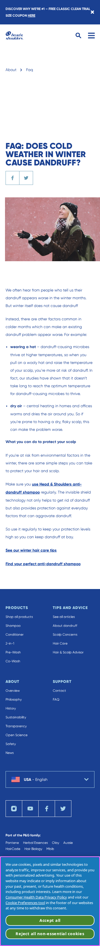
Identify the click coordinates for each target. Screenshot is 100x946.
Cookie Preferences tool (25, 902)
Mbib (50, 849)
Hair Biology (33, 849)
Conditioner (15, 634)
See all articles (64, 617)
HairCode (13, 849)
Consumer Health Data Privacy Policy (36, 897)
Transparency (16, 726)
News (10, 753)
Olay (55, 843)
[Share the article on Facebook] (12, 178)
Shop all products (19, 617)
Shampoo (13, 626)
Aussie (68, 843)
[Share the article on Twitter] (26, 178)
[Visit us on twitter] (63, 809)
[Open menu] (91, 35)
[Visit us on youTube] (30, 809)
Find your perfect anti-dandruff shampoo (43, 564)
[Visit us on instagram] (14, 809)
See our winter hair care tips (31, 550)
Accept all (50, 920)
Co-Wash (13, 661)
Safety (11, 744)
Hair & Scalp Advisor (68, 652)
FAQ (56, 699)
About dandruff (65, 626)
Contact (59, 691)
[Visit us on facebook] (47, 809)
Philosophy (14, 699)
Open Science (17, 735)
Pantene (12, 843)
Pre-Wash (13, 652)
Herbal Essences (35, 843)
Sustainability (16, 717)
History (11, 708)
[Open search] (78, 36)
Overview (13, 691)
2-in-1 (10, 643)
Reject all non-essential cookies (50, 933)
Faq (29, 69)
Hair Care (60, 643)
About (11, 69)
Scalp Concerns (65, 634)
